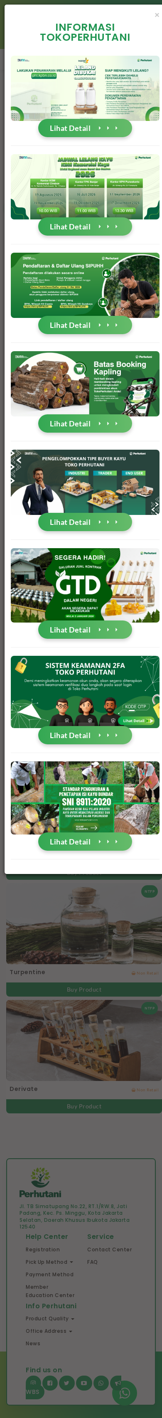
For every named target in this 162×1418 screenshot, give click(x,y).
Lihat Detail (70, 128)
